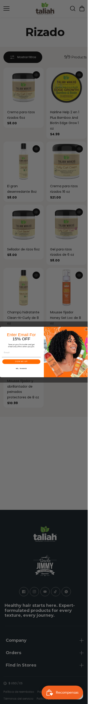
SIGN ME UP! (21, 362)
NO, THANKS (21, 368)
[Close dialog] (86, 329)
